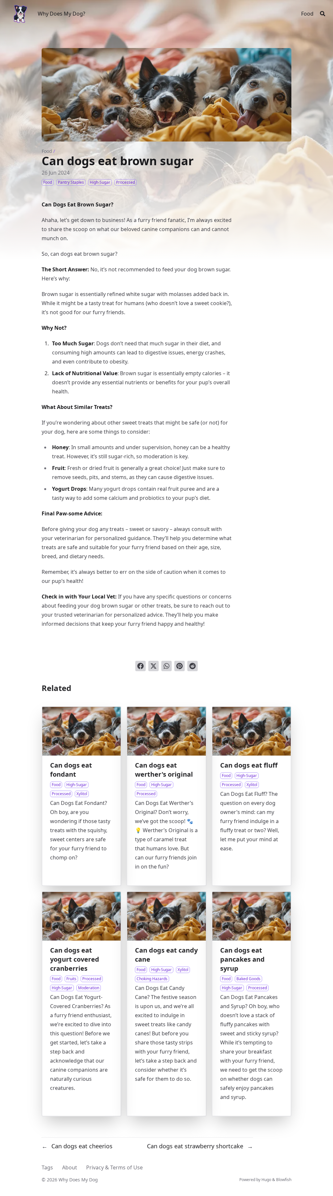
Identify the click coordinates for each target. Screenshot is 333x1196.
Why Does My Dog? (61, 13)
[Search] (322, 13)
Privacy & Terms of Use (114, 1167)
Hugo (266, 1179)
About (69, 1167)
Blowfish (283, 1179)
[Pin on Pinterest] (179, 666)
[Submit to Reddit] (192, 666)
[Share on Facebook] (140, 666)
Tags (47, 1167)
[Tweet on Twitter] (153, 666)
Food (47, 151)
